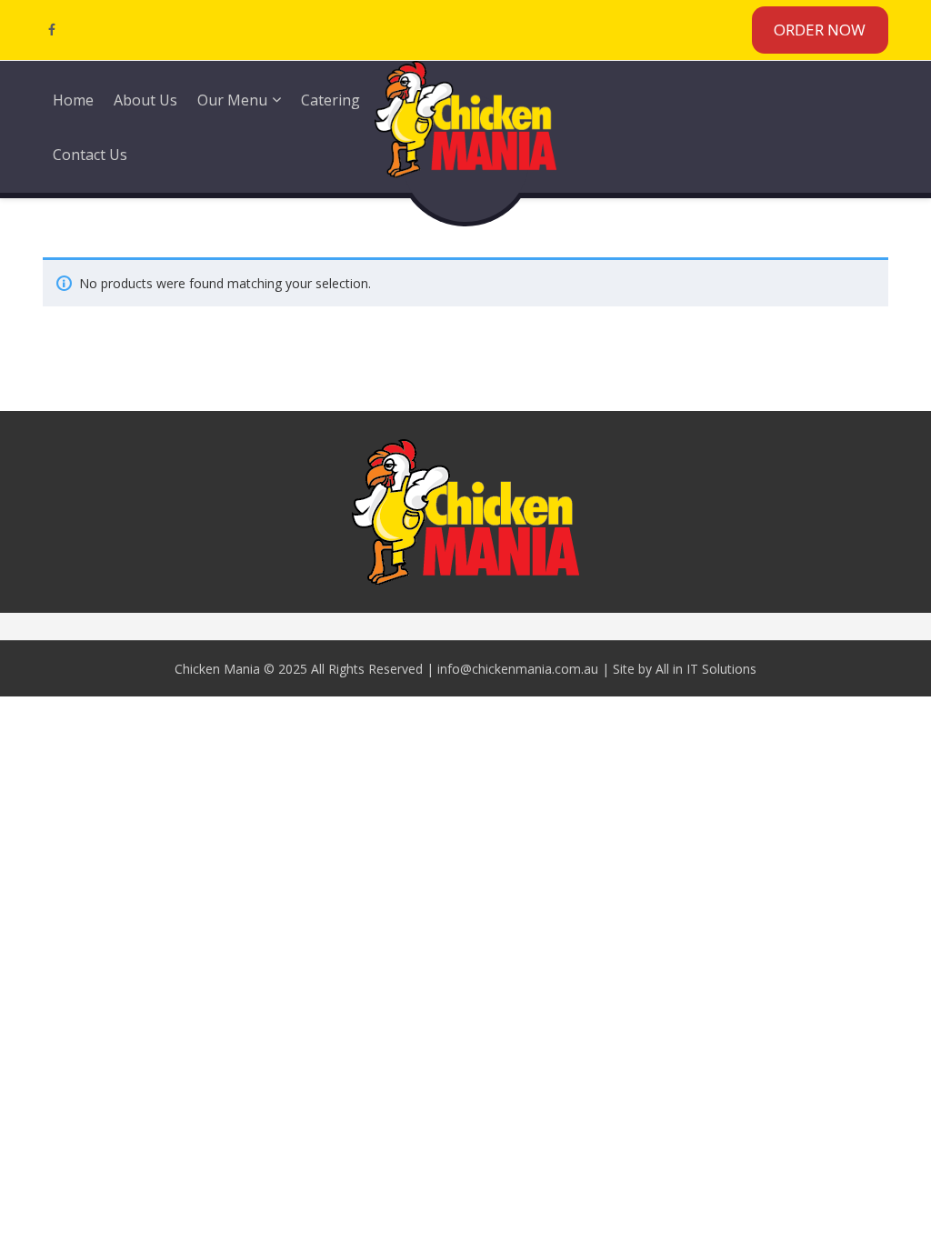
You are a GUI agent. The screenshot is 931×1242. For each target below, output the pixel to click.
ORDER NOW (820, 29)
